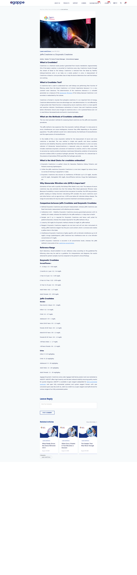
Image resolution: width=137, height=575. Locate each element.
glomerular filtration (66, 93)
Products (66, 3)
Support (75, 3)
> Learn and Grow (64, 9)
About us (57, 3)
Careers (83, 3)
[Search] (121, 3)
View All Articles (91, 422)
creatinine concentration (66, 243)
